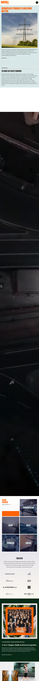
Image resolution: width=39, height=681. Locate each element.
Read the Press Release (6, 654)
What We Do (4, 58)
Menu (37, 2)
